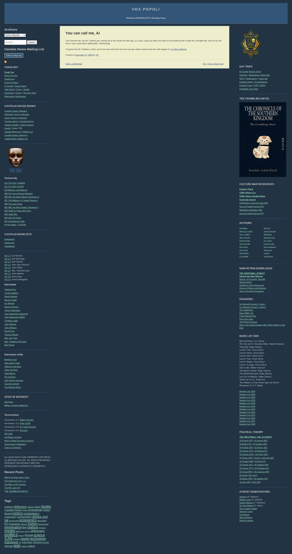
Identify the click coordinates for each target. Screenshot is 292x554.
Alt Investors (10, 377)
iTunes (19, 89)
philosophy (38, 531)
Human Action (245, 282)
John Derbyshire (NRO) (14, 317)
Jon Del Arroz (268, 256)
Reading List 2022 (247, 397)
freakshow (14, 524)
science (39, 535)
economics (27, 520)
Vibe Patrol (9, 89)
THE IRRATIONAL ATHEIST (252, 273)
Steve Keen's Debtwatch (15, 444)
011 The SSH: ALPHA (14, 186)
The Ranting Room (12, 387)
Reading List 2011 (247, 421)
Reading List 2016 (247, 406)
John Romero (10, 324)
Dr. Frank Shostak (28, 427)
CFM (256, 85)
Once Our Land (246, 319)
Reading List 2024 (247, 391)
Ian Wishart (9, 303)
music (27, 531)
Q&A (248, 89)
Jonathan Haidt (11, 321)
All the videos (10, 225)
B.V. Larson (268, 241)
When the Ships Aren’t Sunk (16, 477)
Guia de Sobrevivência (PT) (251, 213)
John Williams (10, 328)
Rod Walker (243, 228)
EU (6, 524)
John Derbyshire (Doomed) (16, 314)
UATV (242, 79)
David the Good (269, 237)
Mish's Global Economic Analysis (19, 441)
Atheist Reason (246, 503)
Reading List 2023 (247, 394)
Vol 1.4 (7, 265)
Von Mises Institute (12, 437)
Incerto (7, 128)
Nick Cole (267, 228)
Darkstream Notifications (15, 96)
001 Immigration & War (14, 221)
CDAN (262, 85)
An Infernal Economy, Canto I (252, 304)
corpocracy (10, 517)
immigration (12, 527)
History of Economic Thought (252, 279)
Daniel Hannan (10, 296)
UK (20, 543)
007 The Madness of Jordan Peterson (21, 200)
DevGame (8, 402)
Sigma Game (255, 72)
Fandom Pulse (245, 85)
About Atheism (245, 517)
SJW (8, 538)
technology (38, 539)
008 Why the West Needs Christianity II (21, 197)
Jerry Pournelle (244, 244)
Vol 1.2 (7, 259)
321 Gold (8, 434)
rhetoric (21, 535)
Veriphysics (9, 79)
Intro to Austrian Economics (251, 291)
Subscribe (265, 75)
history (33, 524)
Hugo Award (43, 524)
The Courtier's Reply (248, 509)
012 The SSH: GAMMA (14, 183)
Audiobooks (9, 239)
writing (31, 546)
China (24, 510)
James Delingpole (12, 310)
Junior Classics (27, 125)
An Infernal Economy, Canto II (252, 307)
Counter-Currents (11, 384)
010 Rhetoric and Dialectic (16, 190)
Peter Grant (243, 247)
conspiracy (31, 513)
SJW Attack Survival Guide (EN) (253, 203)
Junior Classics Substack (15, 118)
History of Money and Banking (252, 288)
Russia (29, 535)
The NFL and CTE (12, 488)
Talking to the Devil (12, 366)
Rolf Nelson (268, 234)
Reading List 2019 (247, 403)
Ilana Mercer (9, 373)
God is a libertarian (74, 64)
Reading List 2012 (247, 418)
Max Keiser (9, 345)
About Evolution (246, 520)
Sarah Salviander (270, 247)
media (9, 531)
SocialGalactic (261, 82)
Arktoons (243, 75)
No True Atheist (246, 506)
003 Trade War (10, 214)
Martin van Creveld (245, 231)
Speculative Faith (12, 363)
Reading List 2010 (247, 424)
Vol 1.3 (7, 262)
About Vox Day (11, 75)
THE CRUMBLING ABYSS (16, 491)
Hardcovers (9, 243)
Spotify (26, 89)
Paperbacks (9, 246)
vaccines (27, 542)
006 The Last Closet (13, 204)
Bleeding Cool (10, 359)
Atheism (243, 497)
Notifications (254, 75)
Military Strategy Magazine (16, 405)
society (16, 539)
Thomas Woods (11, 334)
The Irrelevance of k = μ (15, 481)
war (17, 545)
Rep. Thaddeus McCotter (15, 342)
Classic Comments (12, 447)
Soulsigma (9, 93)
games (24, 524)
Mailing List (28, 132)
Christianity (35, 510)
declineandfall (14, 521)
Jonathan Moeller (270, 231)
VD (97, 55)
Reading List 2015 (247, 409)
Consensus (244, 514)
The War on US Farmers (15, 484)
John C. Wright (244, 234)
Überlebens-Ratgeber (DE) (250, 210)
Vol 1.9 (7, 279)
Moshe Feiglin (10, 300)
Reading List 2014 (247, 412)
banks (38, 507)
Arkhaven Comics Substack (16, 114)
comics (17, 513)
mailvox (32, 527)
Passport (24, 430)
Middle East (20, 531)
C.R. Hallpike (243, 256)
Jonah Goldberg (11, 293)
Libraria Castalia (11, 125)
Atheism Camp (245, 511)
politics (11, 534)
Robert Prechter (27, 420)
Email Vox (9, 72)
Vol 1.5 (7, 267)
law (24, 527)
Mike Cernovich (244, 237)
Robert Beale (244, 253)
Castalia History (27, 121)
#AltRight (8, 507)
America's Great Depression (251, 285)
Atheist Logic (245, 500)
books (46, 506)
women (24, 546)
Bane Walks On (246, 313)
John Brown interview (13, 380)
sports (25, 539)
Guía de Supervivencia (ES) (251, 206)
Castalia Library (246, 82)
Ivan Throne (243, 250)
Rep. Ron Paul (10, 338)
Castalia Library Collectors (16, 135)
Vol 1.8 (7, 276)
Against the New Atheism (251, 276)
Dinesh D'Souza (11, 307)
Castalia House (13, 510)
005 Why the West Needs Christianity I (21, 207)
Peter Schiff (25, 423)
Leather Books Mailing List (16, 139)
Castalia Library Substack (15, 111)
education (42, 520)
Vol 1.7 (7, 273)
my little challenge (178, 49)
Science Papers (11, 82)
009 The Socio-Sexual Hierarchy (18, 193)
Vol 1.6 (7, 271)
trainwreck (11, 542)
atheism (30, 507)
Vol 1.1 (7, 256)
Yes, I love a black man (213, 64)
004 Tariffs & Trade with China (17, 211)
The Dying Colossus (248, 322)
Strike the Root (11, 370)
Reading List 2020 (247, 400)
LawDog (266, 253)
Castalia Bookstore (12, 132)
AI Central (243, 72)
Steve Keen (268, 250)
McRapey (42, 528)
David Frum (9, 331)
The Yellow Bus (246, 310)
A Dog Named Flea (247, 316)
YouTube (22, 225)
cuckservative (24, 517)
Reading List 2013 (247, 415)
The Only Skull (29, 93)
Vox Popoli (146, 9)
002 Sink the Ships (12, 218)
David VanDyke (244, 241)
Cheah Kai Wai (269, 244)
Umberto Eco (10, 289)
